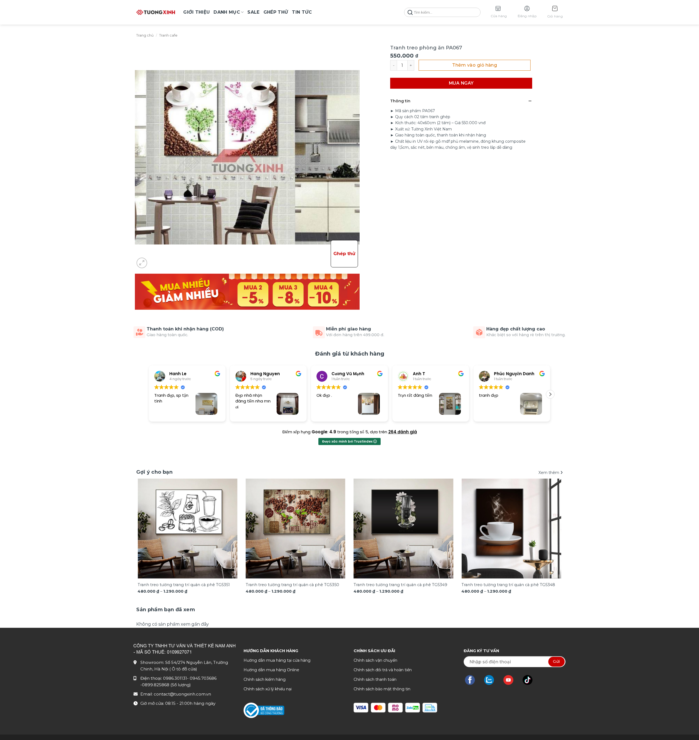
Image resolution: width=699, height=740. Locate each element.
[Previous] (149, 519)
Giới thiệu (196, 12)
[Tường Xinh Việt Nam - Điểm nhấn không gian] (155, 12)
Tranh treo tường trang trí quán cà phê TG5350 (292, 584)
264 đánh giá (402, 432)
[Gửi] (410, 12)
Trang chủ (145, 35)
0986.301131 (175, 678)
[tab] (165, 609)
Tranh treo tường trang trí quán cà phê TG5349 (400, 584)
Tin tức (302, 12)
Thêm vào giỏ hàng (474, 65)
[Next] (550, 519)
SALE (253, 12)
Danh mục (227, 12)
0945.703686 (203, 678)
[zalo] (492, 680)
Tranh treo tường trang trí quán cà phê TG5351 (184, 584)
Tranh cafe (168, 35)
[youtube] (511, 680)
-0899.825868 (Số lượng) (165, 684)
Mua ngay (461, 83)
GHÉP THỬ (275, 12)
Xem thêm (549, 472)
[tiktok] (530, 680)
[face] (473, 680)
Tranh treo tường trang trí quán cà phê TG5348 (508, 584)
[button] (555, 12)
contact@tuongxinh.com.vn (182, 694)
